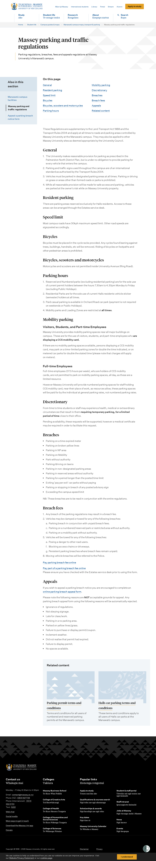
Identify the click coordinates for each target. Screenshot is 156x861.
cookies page (46, 858)
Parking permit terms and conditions (64, 705)
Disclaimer (84, 849)
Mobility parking (101, 85)
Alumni (119, 7)
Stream (111, 7)
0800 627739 (23, 798)
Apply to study (134, 6)
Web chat (10, 812)
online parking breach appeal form (62, 591)
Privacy (99, 849)
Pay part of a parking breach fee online (64, 568)
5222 (13, 807)
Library (94, 7)
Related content (101, 110)
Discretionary (99, 90)
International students (79, 7)
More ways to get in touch (17, 821)
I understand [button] (127, 857)
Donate (9, 830)
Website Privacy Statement (21, 858)
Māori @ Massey (61, 7)
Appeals (96, 105)
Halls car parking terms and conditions (117, 705)
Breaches (97, 95)
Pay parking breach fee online (59, 562)
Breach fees (98, 100)
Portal (102, 7)
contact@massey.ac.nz (22, 795)
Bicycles (47, 100)
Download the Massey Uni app (19, 825)
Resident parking (52, 90)
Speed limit (49, 95)
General (47, 85)
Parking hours (51, 110)
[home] (27, 6)
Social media (12, 816)
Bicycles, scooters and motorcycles (63, 105)
